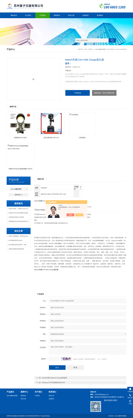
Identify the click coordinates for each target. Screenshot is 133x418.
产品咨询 (77, 93)
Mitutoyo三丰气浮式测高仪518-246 (53, 382)
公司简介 (37, 395)
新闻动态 (23, 395)
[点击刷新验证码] (66, 359)
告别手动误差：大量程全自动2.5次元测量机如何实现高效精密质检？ (19, 208)
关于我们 (28, 15)
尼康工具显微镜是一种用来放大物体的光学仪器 (19, 236)
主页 (85, 49)
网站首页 (14, 15)
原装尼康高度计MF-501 (51, 137)
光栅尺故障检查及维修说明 (16, 249)
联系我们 (100, 15)
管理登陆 (123, 416)
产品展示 (42, 15)
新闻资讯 (57, 15)
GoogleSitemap (45, 416)
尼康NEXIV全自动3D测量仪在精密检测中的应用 (19, 213)
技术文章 (71, 15)
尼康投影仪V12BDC (20, 137)
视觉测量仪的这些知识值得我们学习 (19, 221)
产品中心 (90, 49)
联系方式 (51, 395)
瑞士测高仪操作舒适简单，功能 (17, 244)
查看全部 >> (19, 195)
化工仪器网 (118, 416)
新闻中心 (24, 392)
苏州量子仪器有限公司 (13, 416)
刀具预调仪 (82, 137)
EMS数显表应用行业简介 (16, 240)
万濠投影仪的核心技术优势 (16, 217)
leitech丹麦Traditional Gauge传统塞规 (54, 378)
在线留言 (86, 15)
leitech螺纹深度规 (100, 49)
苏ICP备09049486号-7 (34, 416)
